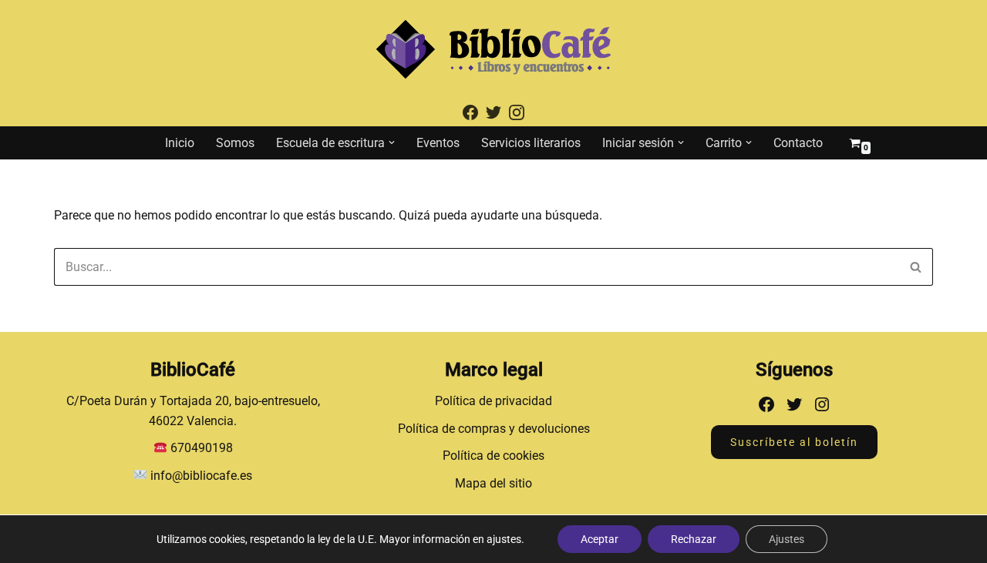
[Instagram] (822, 404)
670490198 (201, 448)
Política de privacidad (493, 401)
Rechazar (693, 539)
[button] (392, 142)
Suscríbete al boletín (794, 442)
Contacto (798, 143)
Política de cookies (493, 455)
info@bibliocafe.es (199, 475)
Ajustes (786, 539)
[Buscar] (915, 267)
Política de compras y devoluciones (494, 428)
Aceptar (599, 539)
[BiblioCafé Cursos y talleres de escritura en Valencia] (493, 49)
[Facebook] (766, 404)
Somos (235, 143)
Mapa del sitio (493, 483)
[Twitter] (794, 404)
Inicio (179, 143)
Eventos (438, 143)
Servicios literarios (531, 143)
